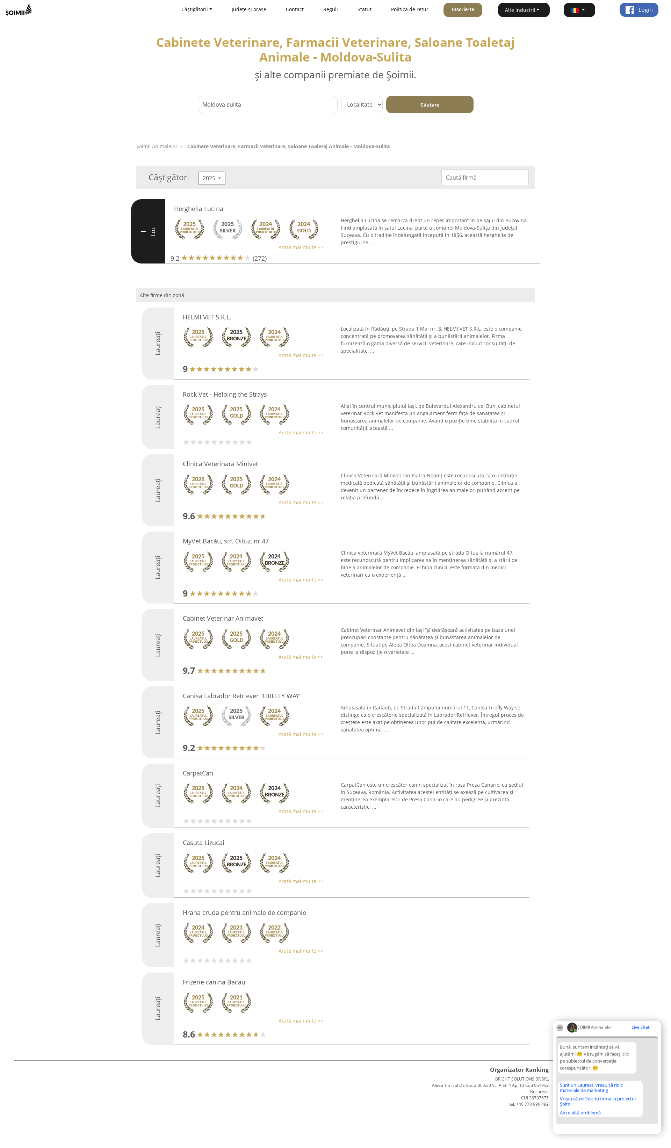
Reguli (330, 9)
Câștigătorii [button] (194, 9)
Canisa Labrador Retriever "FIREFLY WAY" (242, 696)
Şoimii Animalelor (157, 146)
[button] (579, 10)
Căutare (429, 104)
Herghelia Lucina (198, 208)
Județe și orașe (249, 9)
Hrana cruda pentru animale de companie (244, 912)
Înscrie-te (463, 9)
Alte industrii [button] (520, 10)
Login (645, 10)
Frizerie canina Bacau (214, 982)
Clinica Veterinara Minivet (220, 464)
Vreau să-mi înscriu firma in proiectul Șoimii (598, 1101)
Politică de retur (409, 9)
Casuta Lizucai (203, 842)
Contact (295, 9)
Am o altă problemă (580, 1113)
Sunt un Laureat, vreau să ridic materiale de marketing (591, 1087)
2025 (210, 178)
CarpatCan (198, 773)
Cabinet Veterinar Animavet (223, 618)
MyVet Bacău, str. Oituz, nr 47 (226, 541)
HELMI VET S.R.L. (207, 317)
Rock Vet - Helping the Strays (225, 394)
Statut (364, 9)
